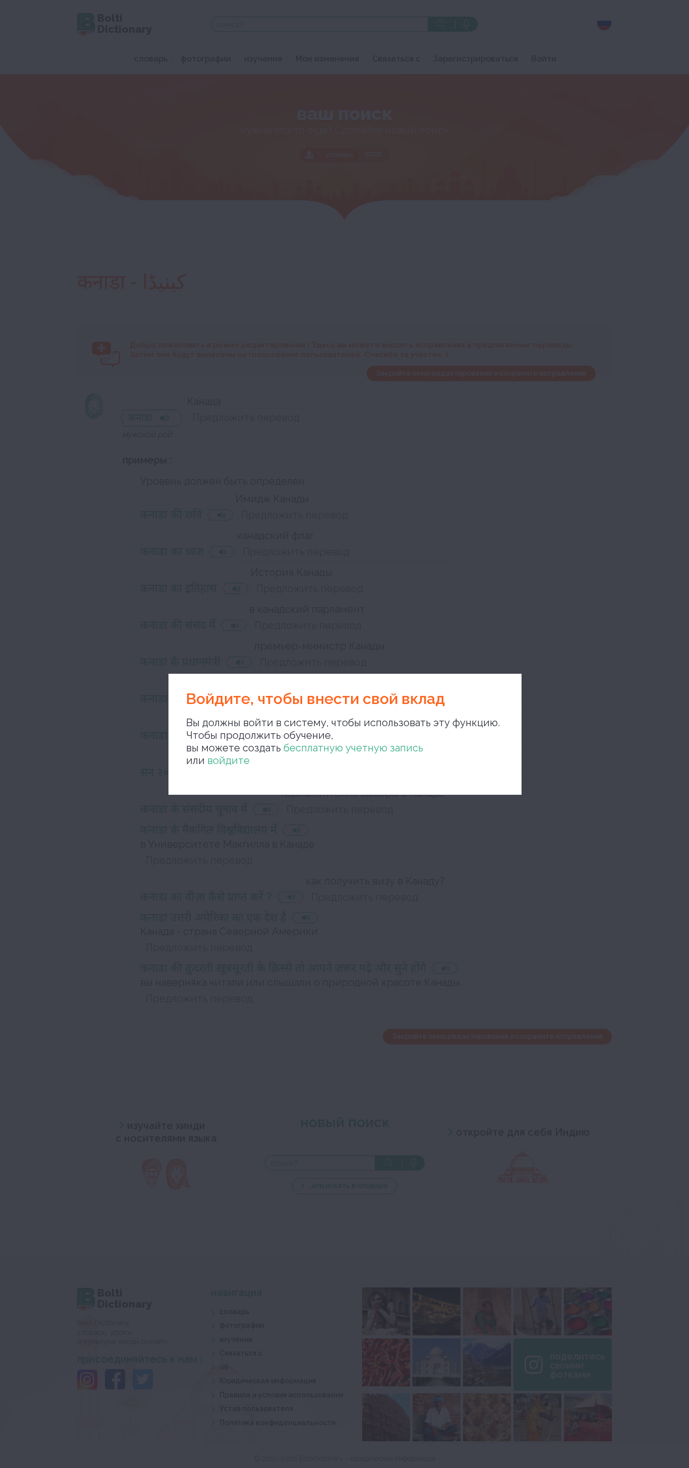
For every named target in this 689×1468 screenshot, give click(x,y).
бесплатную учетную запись (353, 748)
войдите (228, 760)
